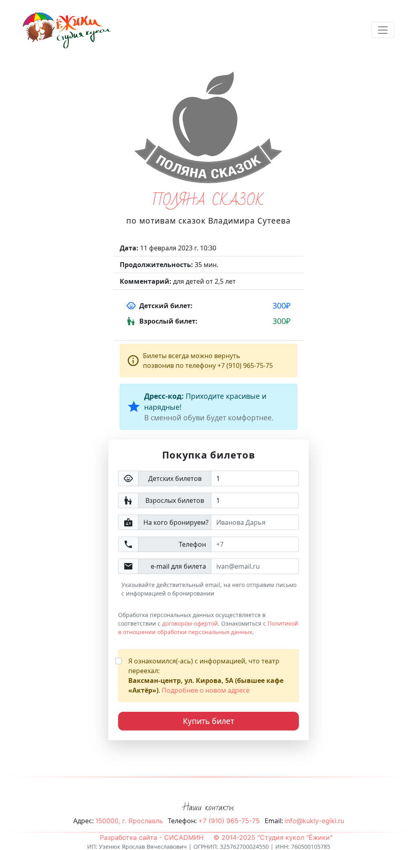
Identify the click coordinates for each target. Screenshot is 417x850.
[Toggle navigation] (382, 30)
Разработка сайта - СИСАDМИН (152, 837)
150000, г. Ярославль (129, 821)
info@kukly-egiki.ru (314, 821)
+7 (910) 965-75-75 (229, 821)
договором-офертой (190, 623)
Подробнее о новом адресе (206, 690)
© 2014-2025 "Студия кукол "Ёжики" (272, 837)
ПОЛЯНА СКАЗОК (208, 200)
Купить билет (208, 720)
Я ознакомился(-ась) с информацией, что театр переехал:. (205, 676)
